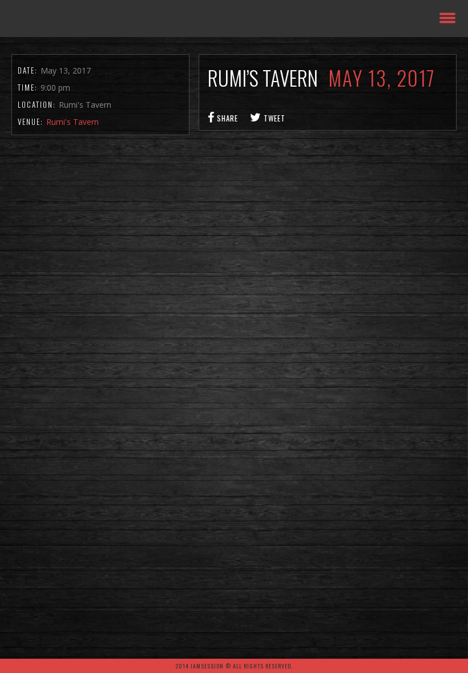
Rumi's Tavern (72, 121)
